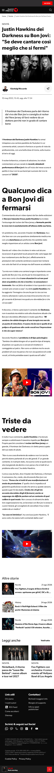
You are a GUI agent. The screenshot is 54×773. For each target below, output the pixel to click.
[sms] (11, 728)
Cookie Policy (11, 758)
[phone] (16, 728)
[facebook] (31, 728)
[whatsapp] (6, 728)
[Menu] (3, 9)
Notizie (11, 16)
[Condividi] (48, 88)
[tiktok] (26, 728)
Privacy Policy (25, 758)
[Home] (12, 10)
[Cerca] (50, 9)
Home (4, 16)
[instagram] (21, 728)
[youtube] (36, 728)
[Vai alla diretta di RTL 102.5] (49, 769)
